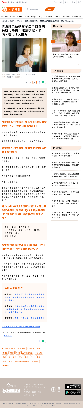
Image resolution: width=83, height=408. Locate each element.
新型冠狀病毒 (10, 348)
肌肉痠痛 (30, 348)
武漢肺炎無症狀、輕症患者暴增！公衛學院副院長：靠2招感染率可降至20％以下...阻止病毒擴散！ (24, 309)
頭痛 (38, 348)
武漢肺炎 (21, 348)
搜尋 (49, 9)
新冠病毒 (35, 361)
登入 (73, 2)
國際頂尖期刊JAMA (22, 361)
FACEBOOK (58, 2)
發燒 (4, 357)
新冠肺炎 (20, 21)
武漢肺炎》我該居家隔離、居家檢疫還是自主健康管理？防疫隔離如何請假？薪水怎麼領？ (24, 297)
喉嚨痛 (5, 353)
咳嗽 (18, 353)
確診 (10, 361)
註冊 (79, 2)
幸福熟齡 (5, 21)
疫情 (4, 361)
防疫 (38, 357)
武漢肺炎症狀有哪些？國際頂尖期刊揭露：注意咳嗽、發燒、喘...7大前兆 (49, 21)
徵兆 (32, 357)
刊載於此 (8, 335)
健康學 (12, 21)
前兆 (26, 357)
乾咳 (14, 357)
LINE (67, 2)
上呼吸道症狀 (27, 353)
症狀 (20, 357)
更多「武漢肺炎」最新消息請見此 (29, 318)
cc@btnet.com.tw (38, 395)
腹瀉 (12, 353)
